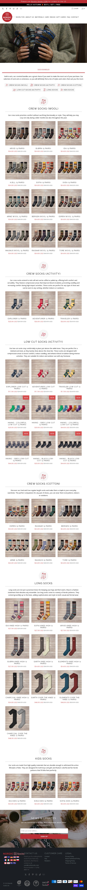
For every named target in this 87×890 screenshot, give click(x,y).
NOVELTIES (20, 17)
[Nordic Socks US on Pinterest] (10, 8)
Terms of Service (70, 863)
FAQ (68, 17)
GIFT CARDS (61, 17)
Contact (75, 17)
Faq (46, 858)
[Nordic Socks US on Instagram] (13, 8)
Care (47, 17)
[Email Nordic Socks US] (20, 8)
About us (30, 17)
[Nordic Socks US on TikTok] (17, 8)
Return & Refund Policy (72, 858)
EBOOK (52, 17)
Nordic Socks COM (39, 1)
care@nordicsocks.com (31, 865)
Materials (39, 17)
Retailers (47, 861)
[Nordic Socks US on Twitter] (2, 8)
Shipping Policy (70, 861)
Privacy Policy (69, 856)
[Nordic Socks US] (7, 17)
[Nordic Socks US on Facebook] (6, 8)
